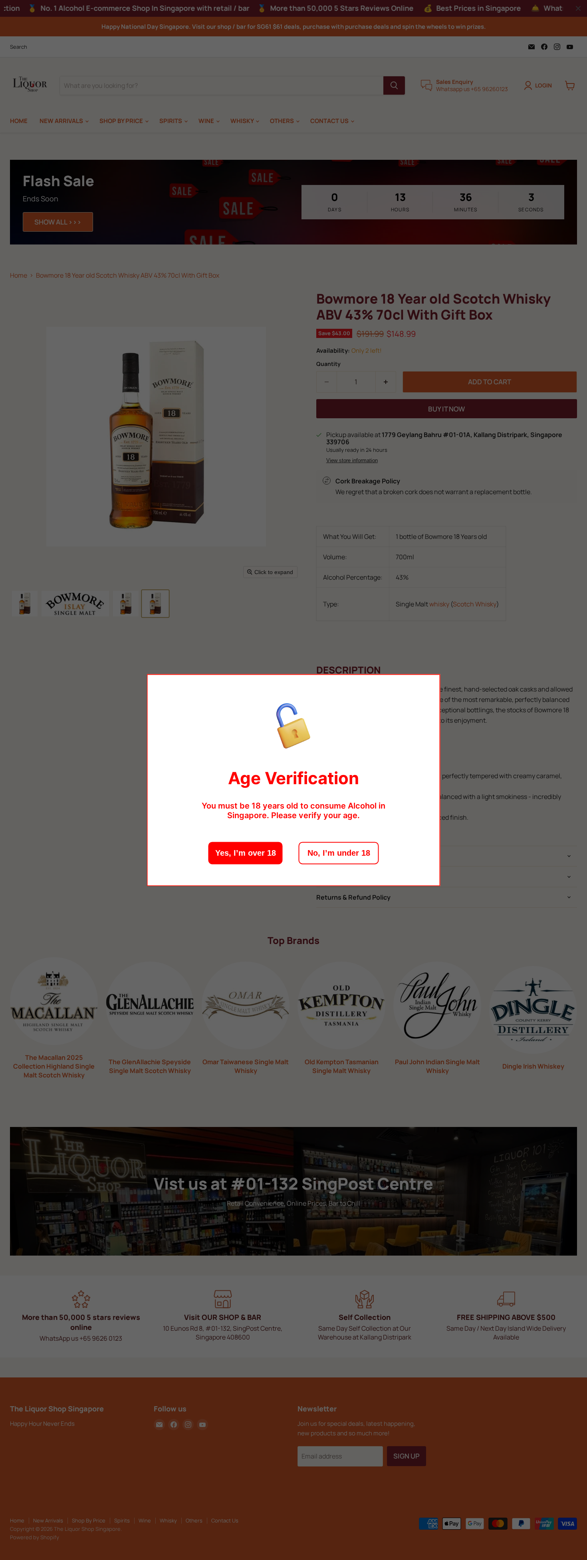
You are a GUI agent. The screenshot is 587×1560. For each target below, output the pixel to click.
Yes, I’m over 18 (245, 853)
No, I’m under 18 (338, 853)
